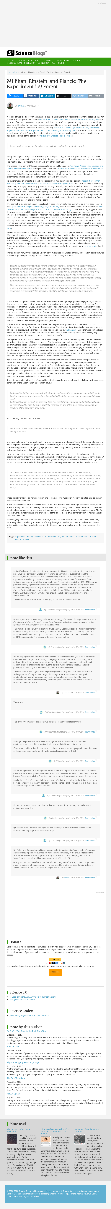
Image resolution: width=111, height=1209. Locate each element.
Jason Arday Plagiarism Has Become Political (29, 1015)
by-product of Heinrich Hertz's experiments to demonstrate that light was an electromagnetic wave (53, 182)
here (9, 228)
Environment (48, 60)
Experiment (20, 536)
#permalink (90, 609)
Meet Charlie (13, 1046)
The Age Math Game (16, 1078)
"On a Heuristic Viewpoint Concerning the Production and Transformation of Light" (55, 208)
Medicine (11, 63)
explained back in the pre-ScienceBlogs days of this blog (34, 206)
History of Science (35, 536)
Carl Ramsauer (71, 330)
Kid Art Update (13, 1094)
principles (13, 72)
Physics (61, 536)
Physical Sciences (30, 60)
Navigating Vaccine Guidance (22, 999)
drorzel (21, 105)
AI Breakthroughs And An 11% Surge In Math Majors (33, 997)
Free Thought (58, 63)
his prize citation (91, 246)
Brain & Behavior (26, 63)
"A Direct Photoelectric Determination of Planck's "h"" (80, 168)
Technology (42, 63)
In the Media (50, 536)
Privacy (49, 1191)
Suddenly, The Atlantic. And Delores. (87, 1130)
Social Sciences (64, 60)
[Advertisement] (55, 24)
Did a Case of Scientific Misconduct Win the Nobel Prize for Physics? (69, 119)
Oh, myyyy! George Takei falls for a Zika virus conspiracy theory (54, 1131)
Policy (89, 60)
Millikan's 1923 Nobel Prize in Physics (56, 135)
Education (78, 60)
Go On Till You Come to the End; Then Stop (26, 1031)
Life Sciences (13, 60)
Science (26, 539)
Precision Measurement (76, 536)
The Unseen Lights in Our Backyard (19, 1130)
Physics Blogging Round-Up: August (24, 1062)
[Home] (23, 53)
